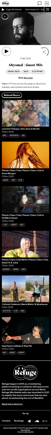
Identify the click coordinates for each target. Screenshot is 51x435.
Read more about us (12, 404)
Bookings (19, 421)
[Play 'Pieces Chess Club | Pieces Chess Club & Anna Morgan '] (25, 155)
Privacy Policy (12, 428)
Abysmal (28, 78)
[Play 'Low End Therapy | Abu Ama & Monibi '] (25, 113)
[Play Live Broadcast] (3, 9)
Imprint (5, 428)
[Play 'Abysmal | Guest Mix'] (6, 51)
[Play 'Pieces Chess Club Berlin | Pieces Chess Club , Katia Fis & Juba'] (25, 244)
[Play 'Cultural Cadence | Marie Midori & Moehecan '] (25, 288)
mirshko (40, 428)
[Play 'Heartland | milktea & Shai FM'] (25, 330)
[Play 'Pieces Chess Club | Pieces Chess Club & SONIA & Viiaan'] (25, 199)
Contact (6, 421)
